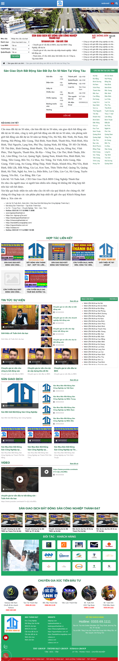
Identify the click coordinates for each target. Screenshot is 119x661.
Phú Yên (108, 131)
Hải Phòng (108, 79)
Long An (107, 152)
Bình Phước (97, 146)
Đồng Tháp (96, 149)
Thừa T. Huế (109, 114)
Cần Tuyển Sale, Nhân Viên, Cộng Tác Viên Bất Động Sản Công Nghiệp (83, 264)
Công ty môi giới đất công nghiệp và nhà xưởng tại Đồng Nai (98, 52)
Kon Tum (96, 128)
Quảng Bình (97, 134)
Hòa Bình (108, 84)
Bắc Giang (108, 90)
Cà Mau (107, 146)
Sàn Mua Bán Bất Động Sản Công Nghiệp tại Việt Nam (64, 387)
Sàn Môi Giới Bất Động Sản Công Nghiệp (19, 412)
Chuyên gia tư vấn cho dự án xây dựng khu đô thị (39, 369)
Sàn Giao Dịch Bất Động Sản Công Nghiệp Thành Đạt (12, 264)
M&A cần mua (29, 637)
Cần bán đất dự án (31, 634)
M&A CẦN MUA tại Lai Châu (94, 347)
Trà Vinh (107, 158)
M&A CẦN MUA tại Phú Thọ (94, 357)
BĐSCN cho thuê (30, 629)
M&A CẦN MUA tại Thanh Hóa (95, 329)
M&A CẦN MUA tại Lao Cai (93, 352)
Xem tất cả (112, 36)
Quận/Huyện (5, 52)
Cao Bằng (96, 96)
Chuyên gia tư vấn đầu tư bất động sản (65, 308)
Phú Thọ (107, 105)
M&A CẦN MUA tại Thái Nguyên (95, 365)
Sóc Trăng (96, 155)
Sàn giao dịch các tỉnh (16, 63)
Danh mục (5, 42)
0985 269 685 (11, 610)
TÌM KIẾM (15, 56)
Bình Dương (97, 81)
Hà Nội (95, 76)
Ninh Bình (108, 87)
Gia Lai (95, 125)
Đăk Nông (96, 123)
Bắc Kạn (96, 93)
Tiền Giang (96, 158)
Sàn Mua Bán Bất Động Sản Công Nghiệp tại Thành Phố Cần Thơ (38, 448)
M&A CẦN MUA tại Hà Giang (94, 344)
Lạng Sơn (96, 102)
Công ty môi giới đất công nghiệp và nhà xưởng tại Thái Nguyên (98, 55)
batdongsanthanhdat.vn (56, 626)
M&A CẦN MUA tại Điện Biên (94, 342)
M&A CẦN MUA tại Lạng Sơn (94, 349)
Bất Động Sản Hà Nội (32, 623)
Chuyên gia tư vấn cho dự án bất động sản (64, 341)
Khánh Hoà (96, 117)
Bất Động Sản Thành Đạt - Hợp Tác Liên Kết (36, 264)
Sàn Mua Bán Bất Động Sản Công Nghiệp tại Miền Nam (64, 409)
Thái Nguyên (97, 111)
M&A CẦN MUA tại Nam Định (94, 354)
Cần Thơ (96, 140)
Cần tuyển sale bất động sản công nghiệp (12, 291)
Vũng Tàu (108, 137)
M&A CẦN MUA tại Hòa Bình (94, 321)
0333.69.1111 (109, 608)
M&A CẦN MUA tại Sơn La (93, 359)
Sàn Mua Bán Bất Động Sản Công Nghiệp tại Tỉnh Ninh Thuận (65, 448)
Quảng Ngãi (97, 137)
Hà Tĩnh (107, 125)
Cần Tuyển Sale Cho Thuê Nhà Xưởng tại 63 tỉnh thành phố (36, 291)
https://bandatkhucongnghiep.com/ (19, 223)
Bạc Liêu (96, 143)
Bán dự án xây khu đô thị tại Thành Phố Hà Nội (83, 530)
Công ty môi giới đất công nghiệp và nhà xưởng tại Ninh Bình (98, 47)
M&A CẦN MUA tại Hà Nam (94, 319)
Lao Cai (107, 102)
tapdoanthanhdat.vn (54, 623)
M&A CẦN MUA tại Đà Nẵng (94, 308)
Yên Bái (95, 114)
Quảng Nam (109, 134)
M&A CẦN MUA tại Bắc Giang (94, 331)
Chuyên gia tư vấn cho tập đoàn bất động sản (63, 330)
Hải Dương (108, 161)
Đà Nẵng (96, 79)
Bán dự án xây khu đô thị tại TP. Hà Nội (106, 530)
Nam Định (96, 105)
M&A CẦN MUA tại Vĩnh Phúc (94, 324)
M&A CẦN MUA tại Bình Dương (95, 313)
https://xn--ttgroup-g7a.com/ (16, 215)
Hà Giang (96, 99)
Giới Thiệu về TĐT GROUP (106, 264)
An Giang (108, 140)
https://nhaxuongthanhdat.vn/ (17, 220)
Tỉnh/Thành (5, 49)
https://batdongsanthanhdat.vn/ (18, 218)
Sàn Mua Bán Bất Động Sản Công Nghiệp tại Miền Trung (64, 398)
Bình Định (96, 120)
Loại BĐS (4, 45)
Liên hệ (67, 116)
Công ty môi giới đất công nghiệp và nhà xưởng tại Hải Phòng (98, 57)
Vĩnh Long (96, 161)
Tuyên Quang (109, 111)
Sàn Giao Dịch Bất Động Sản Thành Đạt (59, 264)
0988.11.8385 (89, 608)
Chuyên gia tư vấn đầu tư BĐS (65, 369)
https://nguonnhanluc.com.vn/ (17, 225)
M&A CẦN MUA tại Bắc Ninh (94, 336)
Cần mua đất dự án (31, 632)
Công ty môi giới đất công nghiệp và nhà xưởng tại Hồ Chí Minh (98, 60)
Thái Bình (108, 108)
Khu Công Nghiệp (31, 621)
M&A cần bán (29, 640)
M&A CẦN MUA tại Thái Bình (94, 362)
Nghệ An (107, 128)
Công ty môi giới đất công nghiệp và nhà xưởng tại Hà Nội (98, 49)
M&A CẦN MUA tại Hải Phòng (94, 311)
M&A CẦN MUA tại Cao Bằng (94, 339)
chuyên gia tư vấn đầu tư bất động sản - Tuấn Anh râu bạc (18, 497)
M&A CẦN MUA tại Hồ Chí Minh (95, 306)
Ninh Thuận (97, 131)
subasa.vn (51, 637)
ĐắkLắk (107, 123)
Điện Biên (108, 96)
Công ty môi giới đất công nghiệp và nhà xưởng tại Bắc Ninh (98, 44)
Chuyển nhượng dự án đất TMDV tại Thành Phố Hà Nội (11, 530)
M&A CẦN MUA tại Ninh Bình (94, 326)
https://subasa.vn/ (12, 228)
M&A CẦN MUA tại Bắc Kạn (94, 334)
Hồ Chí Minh (109, 76)
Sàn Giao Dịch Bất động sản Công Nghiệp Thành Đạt (54, 36)
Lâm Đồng (108, 117)
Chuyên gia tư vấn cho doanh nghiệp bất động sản (65, 319)
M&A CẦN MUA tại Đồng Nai (94, 316)
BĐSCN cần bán (30, 626)
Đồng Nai (108, 81)
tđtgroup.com (52, 621)
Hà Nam (95, 84)
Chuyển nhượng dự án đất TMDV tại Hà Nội (58, 530)
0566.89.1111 (30, 605)
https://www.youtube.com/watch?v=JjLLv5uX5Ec (65, 470)
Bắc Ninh (108, 93)
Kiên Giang (96, 152)
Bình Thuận (108, 120)
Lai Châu (108, 99)
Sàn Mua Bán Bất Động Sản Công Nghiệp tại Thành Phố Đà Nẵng (11, 448)
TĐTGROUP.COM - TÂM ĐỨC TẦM (54, 41)
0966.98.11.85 (50, 605)
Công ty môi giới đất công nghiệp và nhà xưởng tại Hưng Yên (98, 42)
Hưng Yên (96, 163)
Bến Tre (107, 143)
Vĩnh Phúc (96, 87)
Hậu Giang (108, 149)
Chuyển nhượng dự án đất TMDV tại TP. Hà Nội (34, 530)
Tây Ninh (108, 155)
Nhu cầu (4, 39)
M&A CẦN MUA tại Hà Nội (93, 303)
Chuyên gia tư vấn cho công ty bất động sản (11, 369)
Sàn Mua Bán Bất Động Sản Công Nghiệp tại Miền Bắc (64, 419)
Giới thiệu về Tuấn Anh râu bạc (14, 333)
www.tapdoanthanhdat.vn (15, 213)
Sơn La (95, 108)
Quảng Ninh (109, 163)
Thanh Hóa (96, 90)
